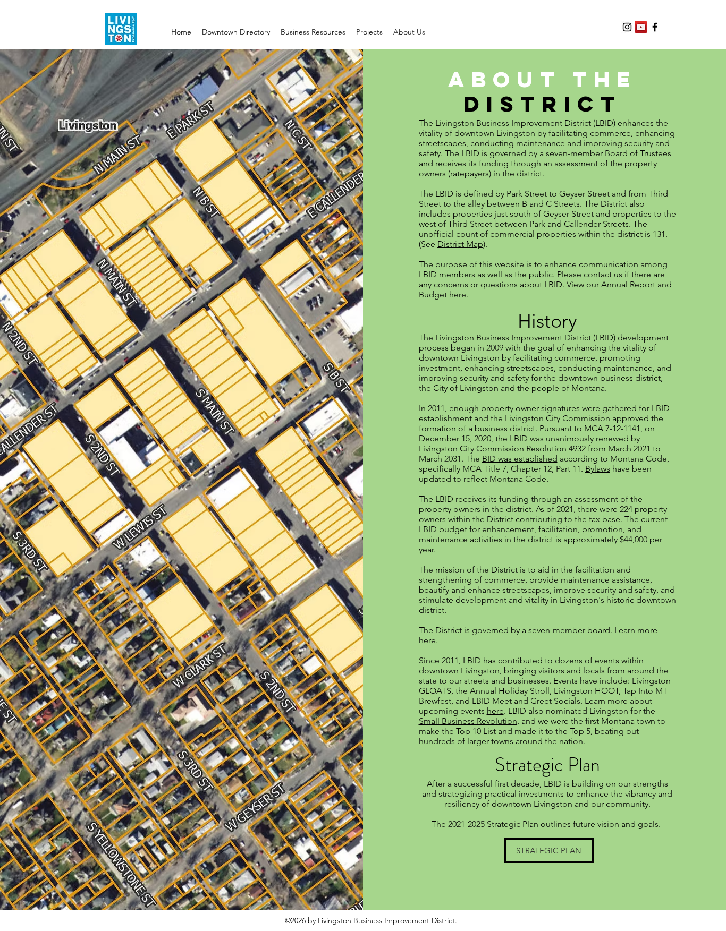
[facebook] (655, 27)
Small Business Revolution (468, 721)
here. (428, 640)
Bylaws (597, 469)
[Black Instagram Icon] (627, 27)
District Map (460, 244)
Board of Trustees (638, 153)
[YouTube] (641, 27)
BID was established (520, 459)
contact (599, 274)
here (457, 294)
